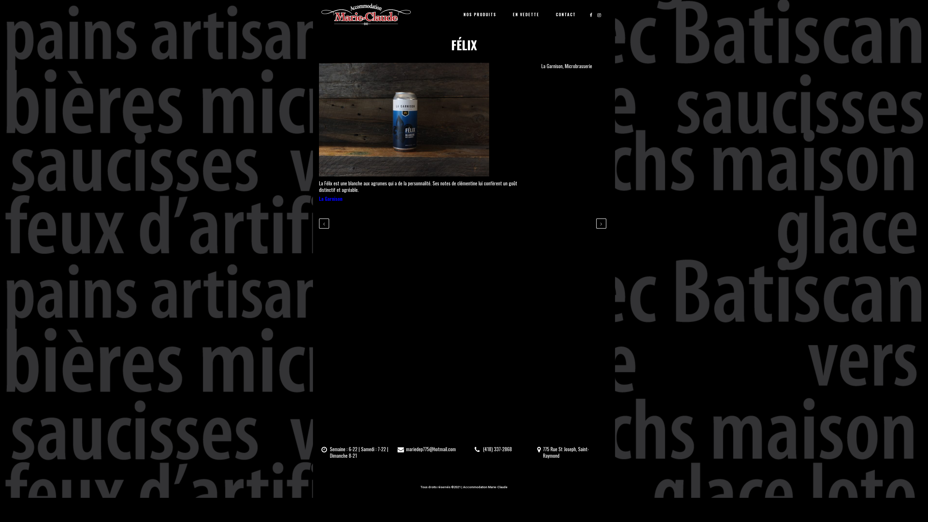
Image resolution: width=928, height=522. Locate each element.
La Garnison (330, 198)
